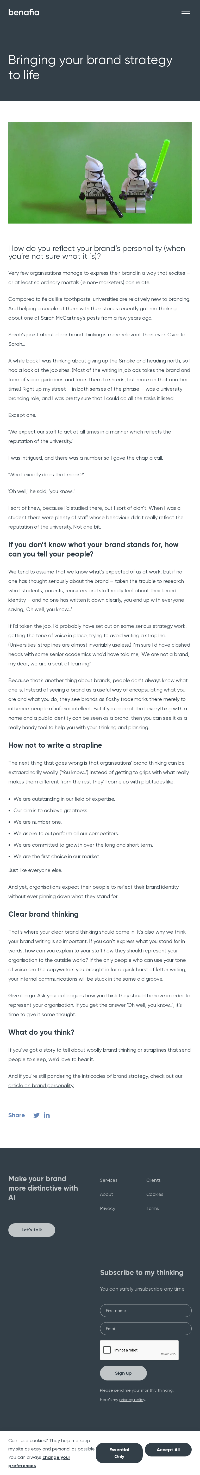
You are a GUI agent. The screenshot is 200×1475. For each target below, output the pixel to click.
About (106, 1194)
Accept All (168, 1450)
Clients (153, 1180)
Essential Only (119, 1453)
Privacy (107, 1208)
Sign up (123, 1373)
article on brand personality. (41, 1085)
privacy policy (132, 1399)
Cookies (154, 1194)
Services (108, 1180)
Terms (152, 1208)
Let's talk (32, 1230)
